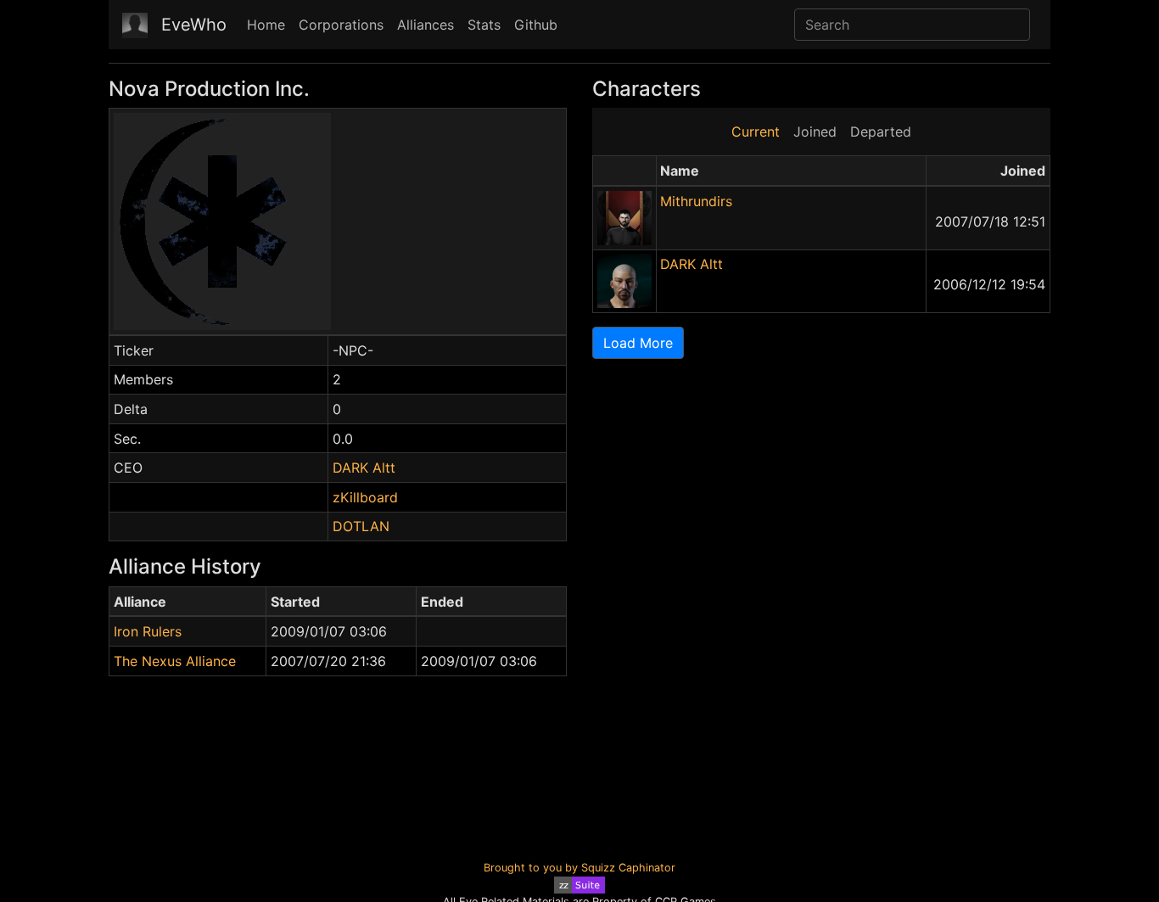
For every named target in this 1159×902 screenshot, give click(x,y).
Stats (484, 24)
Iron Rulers (148, 631)
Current (755, 131)
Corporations (341, 24)
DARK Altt (364, 467)
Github (535, 24)
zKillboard (365, 497)
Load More (638, 342)
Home (266, 24)
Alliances (425, 24)
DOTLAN (361, 526)
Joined (815, 131)
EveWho (194, 24)
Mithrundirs (696, 201)
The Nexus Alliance (175, 661)
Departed (880, 131)
